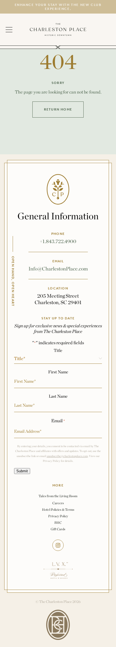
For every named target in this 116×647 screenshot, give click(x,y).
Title (58, 350)
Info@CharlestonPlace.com (58, 268)
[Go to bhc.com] (58, 625)
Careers (58, 503)
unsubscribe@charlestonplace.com (67, 456)
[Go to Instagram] (58, 545)
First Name (58, 372)
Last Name (58, 396)
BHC (58, 522)
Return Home (58, 109)
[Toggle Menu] (13, 29)
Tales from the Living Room (58, 496)
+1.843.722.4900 (58, 241)
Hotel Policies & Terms (58, 509)
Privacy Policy (58, 516)
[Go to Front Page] (58, 30)
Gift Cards (58, 529)
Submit (22, 471)
